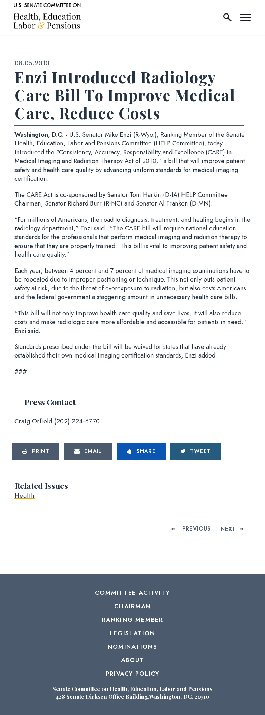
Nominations (132, 646)
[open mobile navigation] (245, 17)
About (132, 660)
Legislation (132, 633)
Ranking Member (132, 620)
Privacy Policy (132, 673)
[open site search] (227, 17)
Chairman (132, 606)
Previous (196, 529)
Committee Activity (132, 593)
